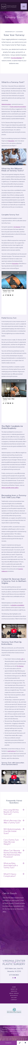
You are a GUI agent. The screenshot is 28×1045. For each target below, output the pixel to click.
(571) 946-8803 (14, 975)
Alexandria (11, 141)
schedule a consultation (17, 605)
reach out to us (11, 751)
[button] (23, 810)
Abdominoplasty (6, 104)
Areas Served (14, 993)
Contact (14, 999)
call (22, 659)
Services (14, 991)
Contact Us (8, 1043)
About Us (14, 989)
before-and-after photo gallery (10, 487)
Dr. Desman (17, 227)
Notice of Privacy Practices (15, 1031)
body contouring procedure (18, 106)
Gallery (14, 997)
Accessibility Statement (14, 1029)
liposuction (15, 263)
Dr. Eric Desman (16, 58)
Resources (14, 995)
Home (14, 987)
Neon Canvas (14, 1033)
